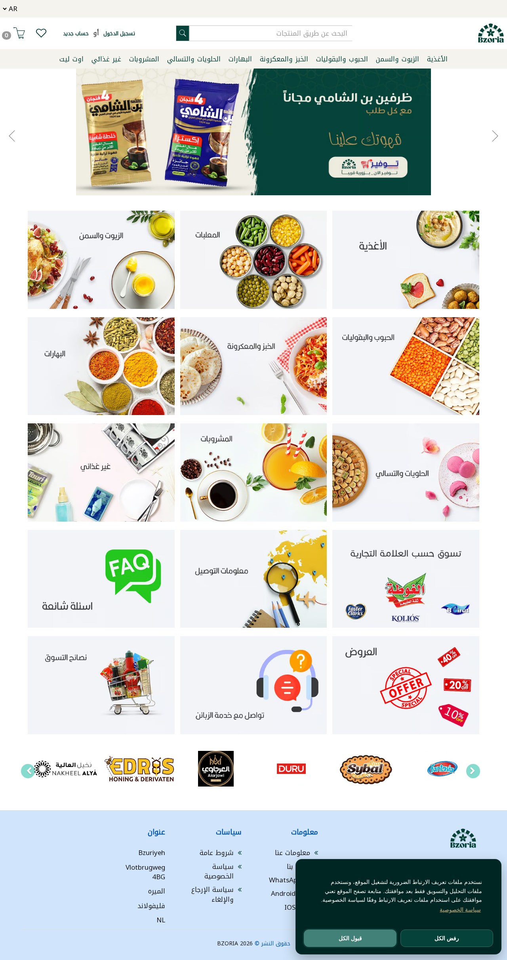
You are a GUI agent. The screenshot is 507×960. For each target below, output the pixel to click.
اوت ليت (71, 59)
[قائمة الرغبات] (41, 35)
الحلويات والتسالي (194, 59)
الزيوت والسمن (397, 59)
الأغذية (437, 59)
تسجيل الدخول (119, 33)
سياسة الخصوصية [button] (460, 910)
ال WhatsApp (289, 880)
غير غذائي (106, 59)
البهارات (240, 59)
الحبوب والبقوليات (342, 59)
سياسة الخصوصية (219, 871)
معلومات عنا (292, 852)
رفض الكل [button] (447, 938)
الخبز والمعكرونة (284, 59)
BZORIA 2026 (235, 943)
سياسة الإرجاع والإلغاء (212, 894)
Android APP (290, 893)
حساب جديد (76, 33)
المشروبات (144, 59)
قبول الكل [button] (350, 938)
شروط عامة (217, 852)
